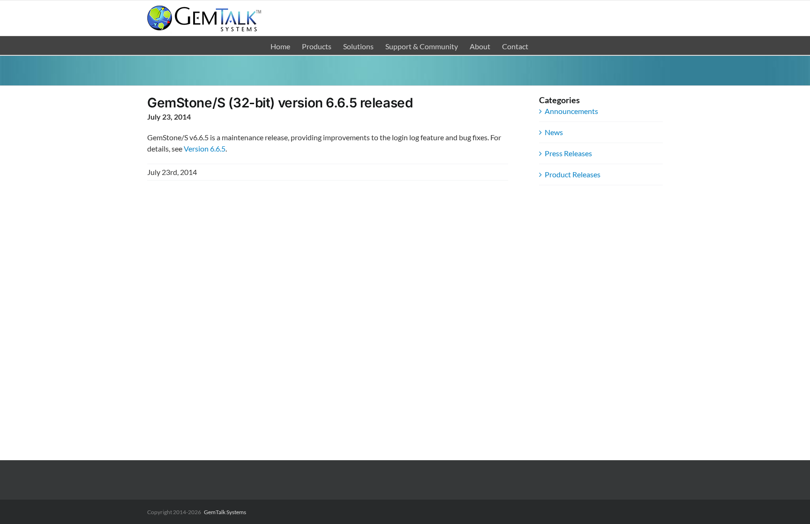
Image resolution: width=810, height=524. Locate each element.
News (554, 132)
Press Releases (568, 153)
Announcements (571, 110)
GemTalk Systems (225, 512)
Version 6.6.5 (204, 148)
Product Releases (572, 174)
